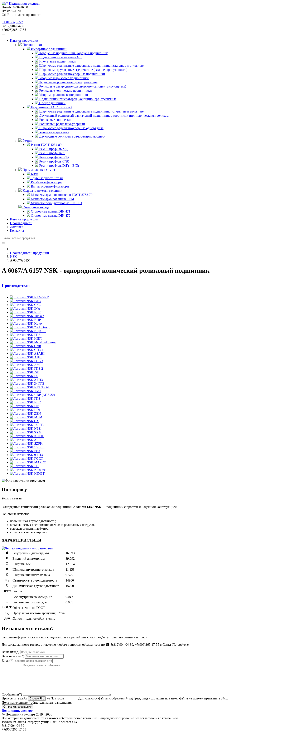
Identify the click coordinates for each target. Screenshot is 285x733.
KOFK (38, 436)
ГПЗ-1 (38, 334)
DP (36, 406)
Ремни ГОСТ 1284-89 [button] (46, 144)
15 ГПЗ (38, 447)
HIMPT (39, 473)
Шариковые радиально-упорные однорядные (70, 128)
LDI (36, 410)
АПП (37, 357)
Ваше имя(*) (10, 652)
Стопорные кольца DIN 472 (50, 215)
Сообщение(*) (12, 694)
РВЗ (36, 451)
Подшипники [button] (32, 44)
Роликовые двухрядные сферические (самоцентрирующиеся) (82, 86)
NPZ (37, 428)
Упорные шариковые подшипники (63, 78)
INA (36, 308)
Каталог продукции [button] (24, 40)
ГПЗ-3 (38, 361)
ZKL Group (41, 327)
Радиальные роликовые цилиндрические (67, 82)
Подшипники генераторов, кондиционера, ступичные (77, 99)
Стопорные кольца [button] (35, 207)
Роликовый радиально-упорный (61, 124)
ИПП (37, 338)
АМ (36, 364)
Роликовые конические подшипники (65, 90)
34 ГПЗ (38, 383)
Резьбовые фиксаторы (46, 182)
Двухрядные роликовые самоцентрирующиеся (71, 136)
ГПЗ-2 (38, 368)
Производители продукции (29, 253)
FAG (37, 301)
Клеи (34, 174)
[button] (142, 285)
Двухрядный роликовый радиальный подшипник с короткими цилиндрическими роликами (104, 115)
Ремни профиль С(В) (53, 161)
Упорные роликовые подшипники (63, 94)
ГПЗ (36, 398)
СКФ (37, 304)
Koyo (37, 323)
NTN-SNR (41, 297)
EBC (37, 402)
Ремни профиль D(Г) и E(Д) (58, 165)
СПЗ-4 (38, 349)
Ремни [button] (27, 140)
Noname (39, 470)
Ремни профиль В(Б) (53, 157)
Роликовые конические (55, 119)
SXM (37, 432)
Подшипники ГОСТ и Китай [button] (51, 107)
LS (35, 376)
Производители (21, 223)
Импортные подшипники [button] (48, 49)
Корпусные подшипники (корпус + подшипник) (73, 53)
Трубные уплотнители (46, 178)
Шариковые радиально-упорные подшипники (71, 74)
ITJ (36, 466)
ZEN (37, 413)
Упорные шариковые (53, 132)
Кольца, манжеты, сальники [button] (42, 190)
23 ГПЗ (38, 440)
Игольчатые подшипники (57, 61)
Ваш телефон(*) (13, 656)
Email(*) (7, 660)
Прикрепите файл (14, 698)
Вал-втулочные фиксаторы (49, 186)
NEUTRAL (41, 387)
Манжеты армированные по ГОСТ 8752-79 (61, 194)
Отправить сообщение (17, 706)
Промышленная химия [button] (38, 169)
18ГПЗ (38, 425)
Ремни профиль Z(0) (53, 149)
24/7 (19, 22)
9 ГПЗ (38, 455)
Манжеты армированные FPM (52, 199)
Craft (37, 346)
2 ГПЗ (38, 380)
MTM (37, 417)
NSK (13, 256)
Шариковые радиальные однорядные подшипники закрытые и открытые (91, 65)
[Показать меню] (3, 34)
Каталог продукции (24, 219)
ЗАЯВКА (8, 22)
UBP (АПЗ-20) (44, 395)
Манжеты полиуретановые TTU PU (56, 203)
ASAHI (38, 353)
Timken (38, 316)
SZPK (38, 443)
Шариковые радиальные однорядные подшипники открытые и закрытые (91, 111)
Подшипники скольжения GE (60, 57)
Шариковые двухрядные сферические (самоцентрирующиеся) (82, 69)
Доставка (16, 227)
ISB (36, 372)
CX (36, 421)
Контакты (17, 230)
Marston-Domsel (44, 342)
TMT (37, 391)
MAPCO (39, 462)
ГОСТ (38, 458)
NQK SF (39, 331)
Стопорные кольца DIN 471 (50, 211)
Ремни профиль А (51, 153)
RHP (37, 319)
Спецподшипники (52, 103)
